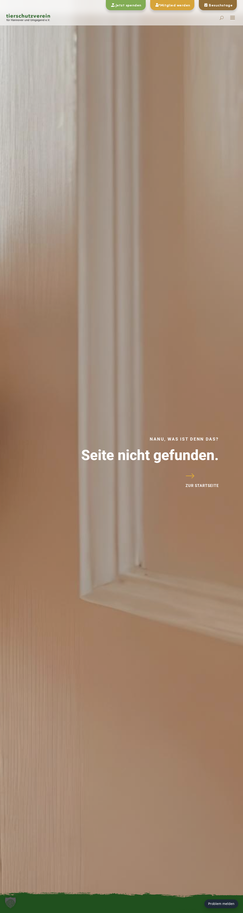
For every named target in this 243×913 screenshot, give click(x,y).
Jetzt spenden (128, 4)
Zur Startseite (202, 485)
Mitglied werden (175, 4)
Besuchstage (221, 4)
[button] (10, 902)
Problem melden (221, 903)
